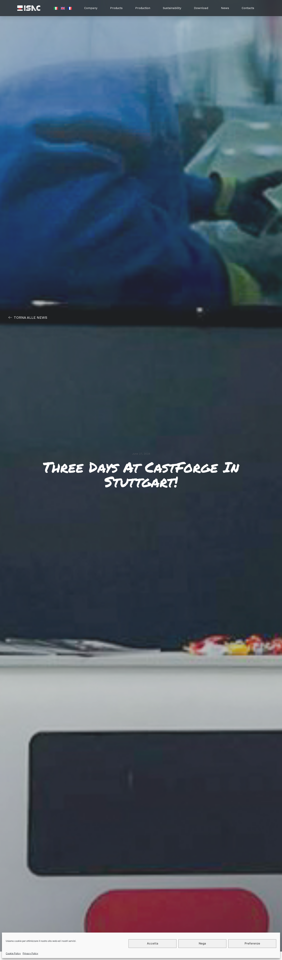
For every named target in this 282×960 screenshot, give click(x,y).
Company (90, 8)
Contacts (248, 8)
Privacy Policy (30, 953)
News (225, 8)
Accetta (152, 943)
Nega (202, 943)
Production (142, 8)
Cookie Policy (13, 953)
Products (116, 8)
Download (201, 8)
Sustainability (172, 8)
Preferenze (252, 943)
